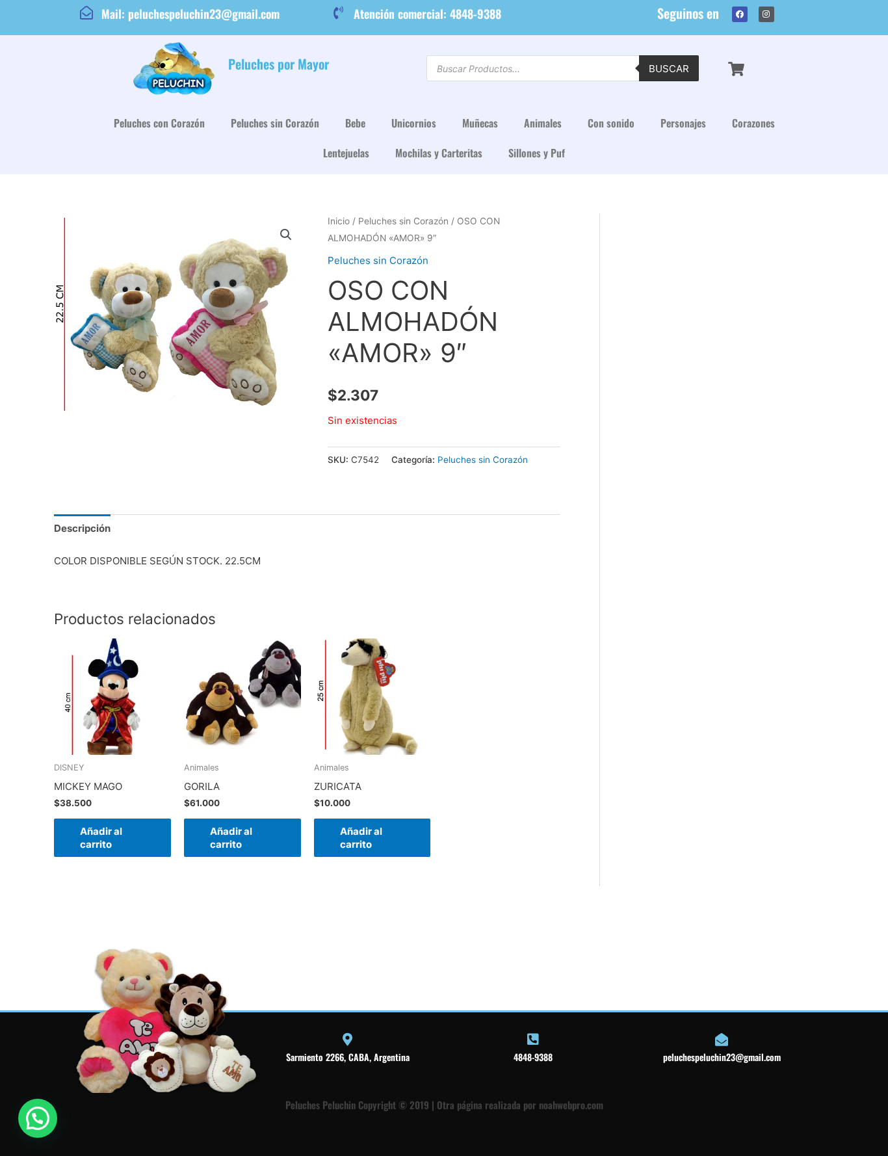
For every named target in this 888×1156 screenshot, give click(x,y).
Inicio (339, 221)
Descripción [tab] (82, 528)
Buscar (669, 68)
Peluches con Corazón (159, 123)
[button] (286, 234)
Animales (543, 123)
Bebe (355, 123)
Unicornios (413, 123)
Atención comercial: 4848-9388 (427, 13)
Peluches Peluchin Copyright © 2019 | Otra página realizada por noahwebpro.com (444, 1104)
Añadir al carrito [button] (101, 837)
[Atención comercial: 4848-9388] (338, 13)
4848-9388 (533, 1057)
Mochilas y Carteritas (438, 153)
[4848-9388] (533, 1039)
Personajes (683, 123)
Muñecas (480, 123)
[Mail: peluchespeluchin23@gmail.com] (86, 13)
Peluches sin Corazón (275, 123)
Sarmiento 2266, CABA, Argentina (348, 1057)
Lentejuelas (346, 153)
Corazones (753, 123)
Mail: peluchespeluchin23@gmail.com (190, 13)
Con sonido (611, 123)
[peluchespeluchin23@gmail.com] (721, 1039)
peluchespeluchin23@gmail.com (722, 1057)
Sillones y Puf (536, 153)
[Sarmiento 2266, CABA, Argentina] (347, 1039)
